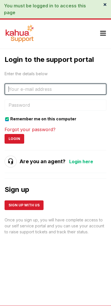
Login (14, 139)
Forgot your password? (30, 129)
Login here (81, 161)
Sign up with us (24, 205)
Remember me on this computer (43, 118)
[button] (103, 34)
